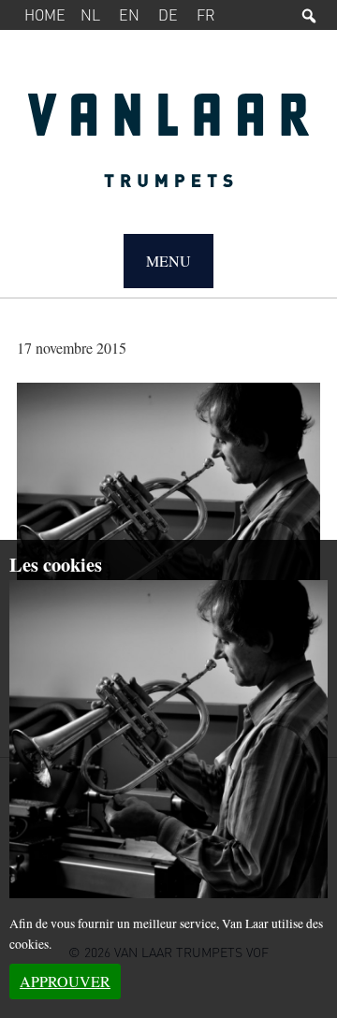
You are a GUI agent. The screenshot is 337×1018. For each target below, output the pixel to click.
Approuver (65, 981)
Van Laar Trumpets (168, 150)
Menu (168, 260)
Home (45, 14)
